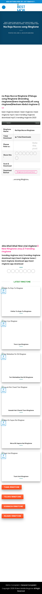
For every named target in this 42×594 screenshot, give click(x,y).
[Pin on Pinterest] (31, 153)
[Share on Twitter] (24, 153)
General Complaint (28, 585)
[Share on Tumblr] (35, 153)
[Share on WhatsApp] (16, 153)
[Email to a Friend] (27, 153)
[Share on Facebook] (20, 153)
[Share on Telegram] (16, 158)
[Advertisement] (21, 70)
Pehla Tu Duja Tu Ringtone (21, 311)
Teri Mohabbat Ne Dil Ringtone (21, 377)
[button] (3, 7)
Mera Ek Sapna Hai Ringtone (21, 443)
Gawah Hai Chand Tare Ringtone (21, 410)
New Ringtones (18, 24)
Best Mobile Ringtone (25, 588)
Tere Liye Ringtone (21, 344)
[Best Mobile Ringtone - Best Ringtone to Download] (21, 7)
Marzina (30, 33)
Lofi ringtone (27, 22)
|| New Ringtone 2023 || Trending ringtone (20, 249)
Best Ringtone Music (12, 22)
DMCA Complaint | (13, 585)
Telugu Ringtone (32, 24)
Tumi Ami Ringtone (21, 476)
